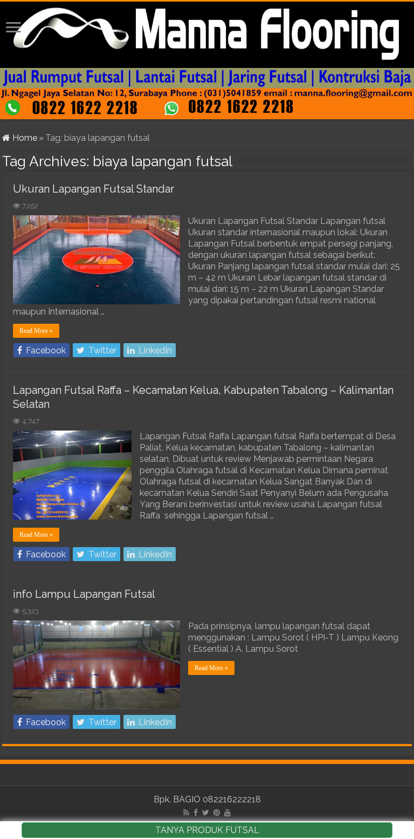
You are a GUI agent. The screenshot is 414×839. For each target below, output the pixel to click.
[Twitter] (205, 812)
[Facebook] (195, 812)
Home (23, 138)
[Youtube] (227, 812)
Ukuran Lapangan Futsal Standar (93, 188)
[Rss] (186, 812)
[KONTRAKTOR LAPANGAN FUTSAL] (207, 60)
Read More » (36, 331)
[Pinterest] (216, 812)
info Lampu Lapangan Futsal (84, 594)
